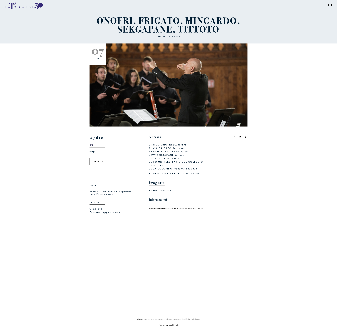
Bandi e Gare (97, 289)
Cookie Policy (174, 325)
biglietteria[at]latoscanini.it (210, 288)
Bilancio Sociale (99, 281)
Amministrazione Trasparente (106, 285)
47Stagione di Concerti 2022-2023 (188, 208)
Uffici (93, 277)
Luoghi (147, 287)
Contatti (148, 291)
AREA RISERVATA (98, 297)
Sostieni (148, 283)
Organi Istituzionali (101, 274)
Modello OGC (97, 293)
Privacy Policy (163, 325)
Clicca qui (140, 319)
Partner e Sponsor (154, 275)
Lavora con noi (152, 279)
